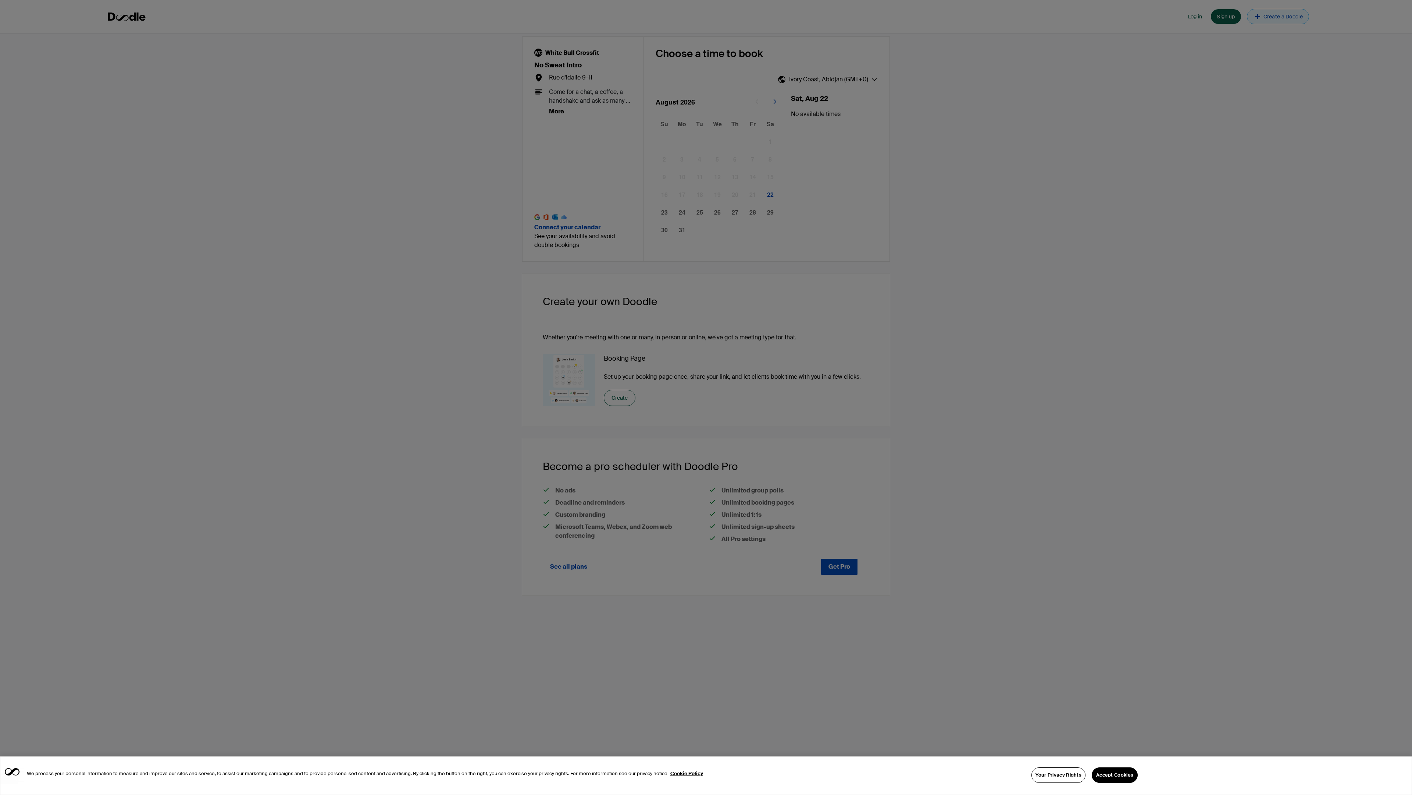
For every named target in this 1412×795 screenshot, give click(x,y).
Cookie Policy (686, 773)
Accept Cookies (1114, 775)
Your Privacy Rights (1058, 775)
